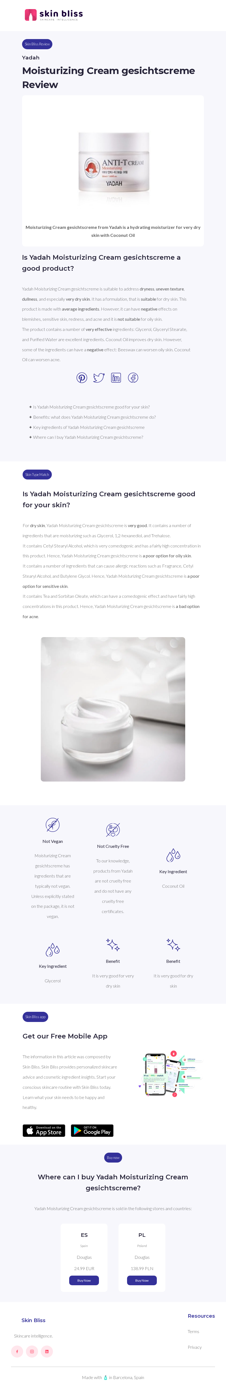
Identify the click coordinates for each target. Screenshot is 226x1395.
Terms (193, 1331)
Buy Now (84, 1280)
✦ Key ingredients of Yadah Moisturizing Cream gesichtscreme (87, 427)
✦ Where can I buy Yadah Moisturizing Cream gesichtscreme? (86, 437)
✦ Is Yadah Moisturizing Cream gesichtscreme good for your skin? (89, 406)
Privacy (195, 1347)
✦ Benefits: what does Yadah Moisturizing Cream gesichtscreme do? (92, 417)
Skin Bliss (33, 1320)
